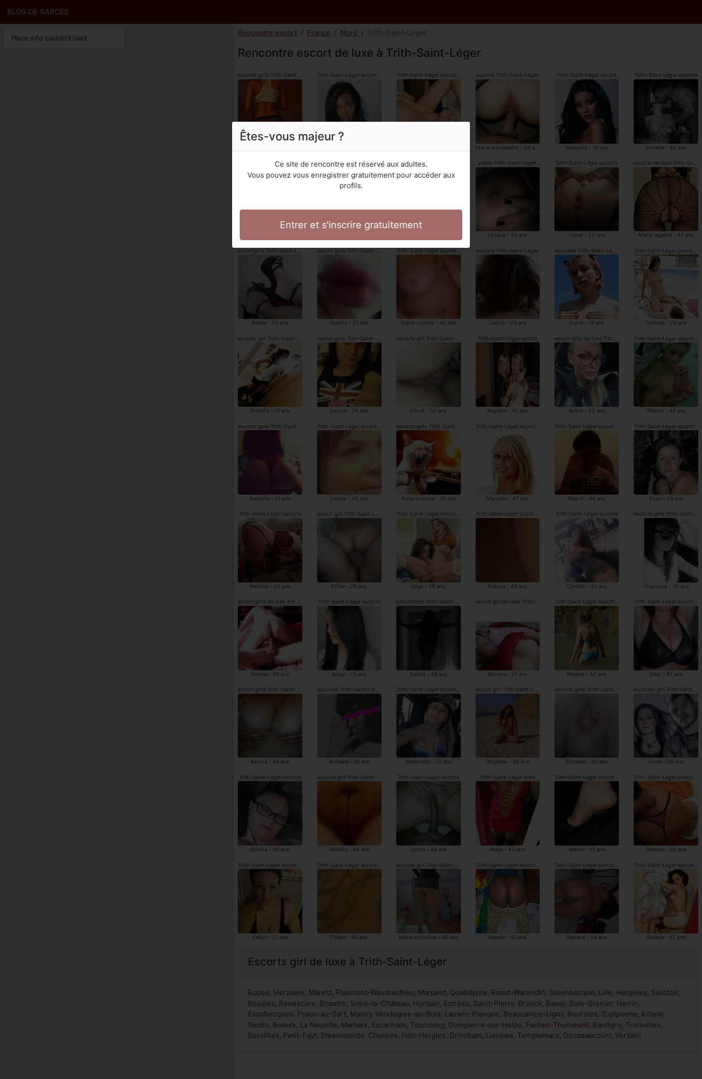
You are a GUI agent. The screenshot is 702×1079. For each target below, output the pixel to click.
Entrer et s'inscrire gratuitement (351, 225)
